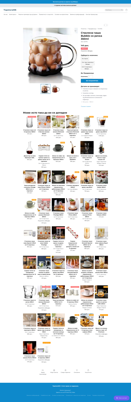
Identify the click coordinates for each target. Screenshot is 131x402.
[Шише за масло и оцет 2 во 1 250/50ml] (72, 147)
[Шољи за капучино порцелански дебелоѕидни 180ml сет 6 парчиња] (58, 177)
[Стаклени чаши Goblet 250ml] (101, 177)
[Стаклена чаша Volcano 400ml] (101, 204)
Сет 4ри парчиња (87, 63)
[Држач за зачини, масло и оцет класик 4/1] (101, 147)
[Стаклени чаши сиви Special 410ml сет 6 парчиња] (29, 232)
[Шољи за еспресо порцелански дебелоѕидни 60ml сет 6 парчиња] (87, 291)
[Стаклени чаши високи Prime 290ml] (87, 204)
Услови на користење (61, 14)
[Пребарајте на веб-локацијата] (122, 10)
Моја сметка (54, 372)
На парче (85, 58)
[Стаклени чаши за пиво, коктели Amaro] (87, 147)
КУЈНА (100, 28)
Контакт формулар (92, 14)
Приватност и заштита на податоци (76, 395)
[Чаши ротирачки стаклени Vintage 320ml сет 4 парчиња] (29, 177)
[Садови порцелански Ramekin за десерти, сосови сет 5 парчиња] (72, 232)
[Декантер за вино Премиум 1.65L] (29, 147)
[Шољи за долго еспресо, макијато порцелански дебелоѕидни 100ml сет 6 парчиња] (87, 262)
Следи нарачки (65, 372)
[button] (121, 398)
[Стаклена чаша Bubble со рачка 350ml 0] (45, 89)
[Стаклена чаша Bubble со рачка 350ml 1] (56, 89)
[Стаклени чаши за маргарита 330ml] (29, 320)
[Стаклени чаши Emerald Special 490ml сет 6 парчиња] (87, 232)
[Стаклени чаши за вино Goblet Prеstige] (44, 232)
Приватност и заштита (46, 14)
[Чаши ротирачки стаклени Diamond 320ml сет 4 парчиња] (72, 121)
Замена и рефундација (77, 14)
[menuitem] (105, 25)
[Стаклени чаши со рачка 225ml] (29, 291)
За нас (6, 14)
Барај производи (42, 373)
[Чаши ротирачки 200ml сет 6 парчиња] (58, 291)
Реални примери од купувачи (27, 14)
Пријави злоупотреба (98, 395)
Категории (12, 14)
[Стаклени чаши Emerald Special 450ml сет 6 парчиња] (72, 262)
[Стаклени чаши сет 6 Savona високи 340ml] (44, 121)
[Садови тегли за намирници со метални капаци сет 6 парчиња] (58, 320)
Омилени (77, 372)
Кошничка (88, 372)
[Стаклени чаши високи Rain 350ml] (101, 262)
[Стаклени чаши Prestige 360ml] (58, 204)
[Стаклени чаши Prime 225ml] (72, 204)
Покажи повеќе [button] (86, 106)
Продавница (92, 28)
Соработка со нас (45, 395)
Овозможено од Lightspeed (65, 398)
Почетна (83, 28)
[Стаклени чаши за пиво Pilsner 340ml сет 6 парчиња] (44, 177)
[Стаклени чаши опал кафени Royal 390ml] (101, 232)
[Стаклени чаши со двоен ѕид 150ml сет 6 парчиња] (58, 262)
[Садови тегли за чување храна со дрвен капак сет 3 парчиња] (44, 147)
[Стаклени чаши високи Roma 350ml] (29, 347)
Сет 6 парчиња (87, 67)
